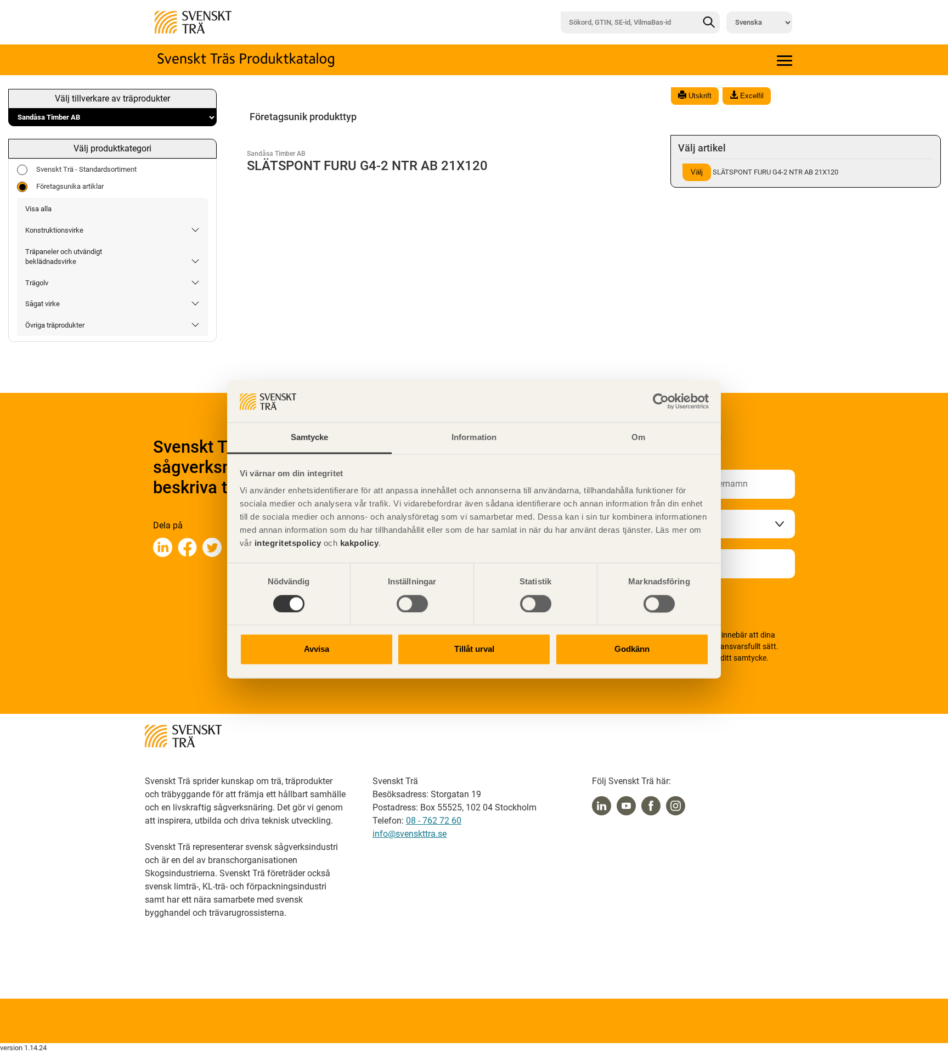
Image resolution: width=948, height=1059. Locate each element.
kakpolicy (359, 543)
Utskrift (699, 96)
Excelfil (751, 96)
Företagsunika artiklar (70, 186)
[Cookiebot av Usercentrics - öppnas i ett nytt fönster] (661, 401)
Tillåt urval (474, 649)
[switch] (412, 604)
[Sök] (709, 22)
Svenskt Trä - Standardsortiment (86, 169)
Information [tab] (474, 437)
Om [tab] (638, 437)
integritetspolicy (286, 543)
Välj (697, 172)
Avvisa (316, 649)
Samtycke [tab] (310, 437)
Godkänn (632, 649)
